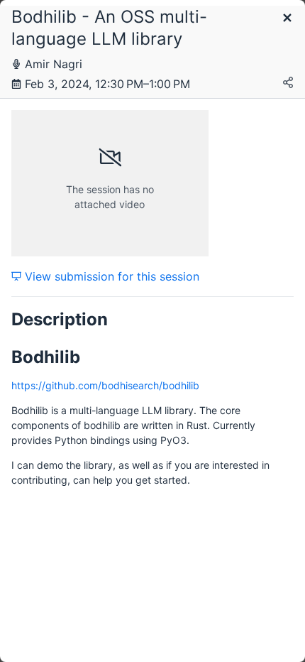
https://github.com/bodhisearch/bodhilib (105, 385)
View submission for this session (110, 276)
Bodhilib (45, 357)
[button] (287, 18)
